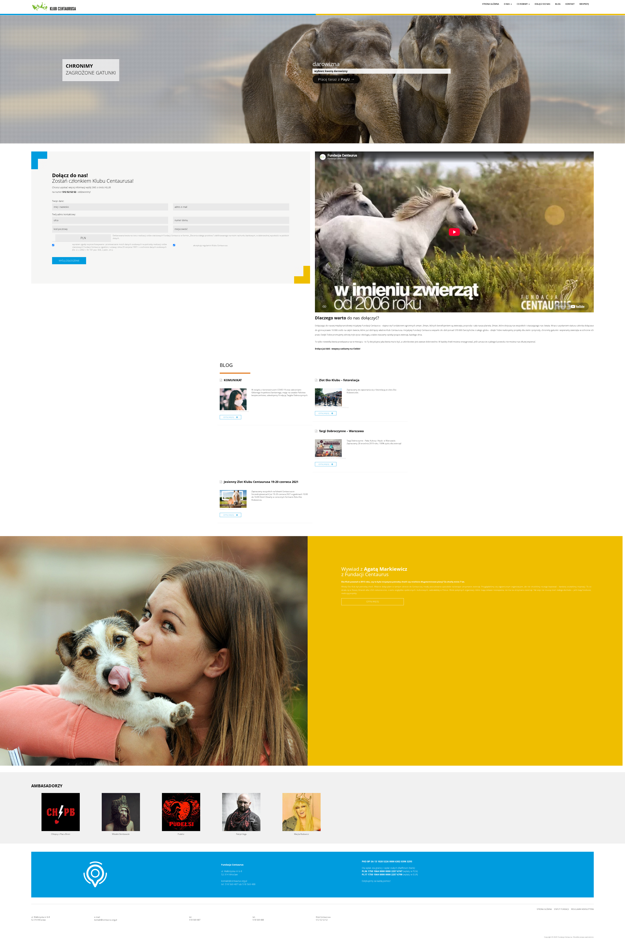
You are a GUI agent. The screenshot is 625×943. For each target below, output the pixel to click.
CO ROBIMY (522, 4)
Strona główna (490, 4)
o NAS (507, 4)
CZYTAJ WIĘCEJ (228, 417)
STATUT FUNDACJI (561, 909)
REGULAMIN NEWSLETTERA (582, 909)
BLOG (558, 4)
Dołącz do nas (542, 4)
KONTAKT (570, 4)
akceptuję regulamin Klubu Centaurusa (210, 245)
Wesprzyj (584, 4)
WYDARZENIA (244, 411)
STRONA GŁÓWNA (544, 909)
